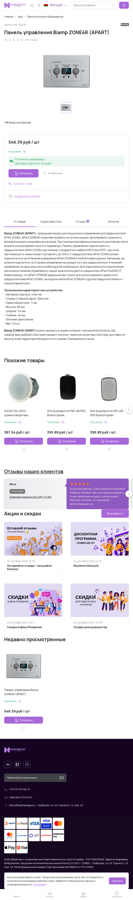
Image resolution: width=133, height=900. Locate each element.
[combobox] (94, 5)
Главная (9, 16)
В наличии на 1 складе (27, 196)
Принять (117, 881)
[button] (124, 5)
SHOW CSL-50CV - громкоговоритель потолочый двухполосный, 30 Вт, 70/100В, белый (23, 413)
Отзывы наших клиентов (33, 471)
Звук (20, 16)
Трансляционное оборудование (45, 16)
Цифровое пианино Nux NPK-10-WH (30, 497)
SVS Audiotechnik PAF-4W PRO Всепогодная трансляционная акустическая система (106, 413)
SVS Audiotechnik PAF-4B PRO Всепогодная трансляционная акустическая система (66, 413)
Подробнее (39, 884)
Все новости (115, 513)
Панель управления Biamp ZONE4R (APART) (21, 692)
